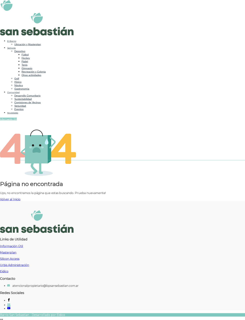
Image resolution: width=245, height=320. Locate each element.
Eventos (18, 109)
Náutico (18, 85)
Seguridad (20, 105)
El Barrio (11, 41)
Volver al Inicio (10, 199)
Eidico (4, 271)
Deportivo (19, 51)
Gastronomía (21, 88)
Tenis (24, 64)
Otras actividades (31, 75)
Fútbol (25, 54)
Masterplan (8, 252)
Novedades (12, 112)
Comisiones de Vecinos (27, 102)
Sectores (11, 48)
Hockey (26, 58)
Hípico (18, 81)
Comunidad (13, 92)
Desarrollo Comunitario (27, 95)
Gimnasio (27, 68)
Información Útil (8, 119)
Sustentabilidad (23, 99)
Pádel (25, 61)
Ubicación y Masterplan (27, 44)
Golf (16, 78)
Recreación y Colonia (34, 71)
